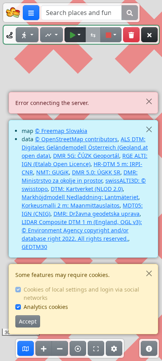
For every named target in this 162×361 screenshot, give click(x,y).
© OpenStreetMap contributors (76, 139)
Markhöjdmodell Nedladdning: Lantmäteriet (80, 197)
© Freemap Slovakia (61, 131)
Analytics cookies (46, 306)
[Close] (149, 101)
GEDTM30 (34, 247)
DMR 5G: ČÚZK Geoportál (86, 155)
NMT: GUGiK (52, 172)
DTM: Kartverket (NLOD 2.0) (87, 189)
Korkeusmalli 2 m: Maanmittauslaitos (71, 205)
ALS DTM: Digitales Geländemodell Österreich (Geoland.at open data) (85, 147)
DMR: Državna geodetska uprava (96, 213)
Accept (28, 321)
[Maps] (25, 348)
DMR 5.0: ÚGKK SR (96, 172)
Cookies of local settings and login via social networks (81, 293)
